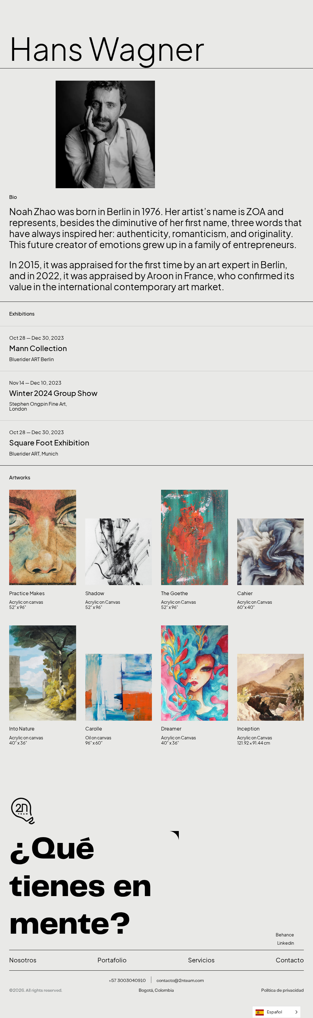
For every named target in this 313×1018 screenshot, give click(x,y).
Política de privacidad (282, 990)
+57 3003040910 (127, 981)
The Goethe (174, 593)
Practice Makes (27, 593)
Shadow (94, 593)
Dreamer (171, 729)
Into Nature (22, 729)
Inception (248, 729)
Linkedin (285, 943)
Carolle (93, 729)
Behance (285, 934)
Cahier (244, 593)
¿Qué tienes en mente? (80, 887)
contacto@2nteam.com (180, 981)
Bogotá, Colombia (156, 990)
